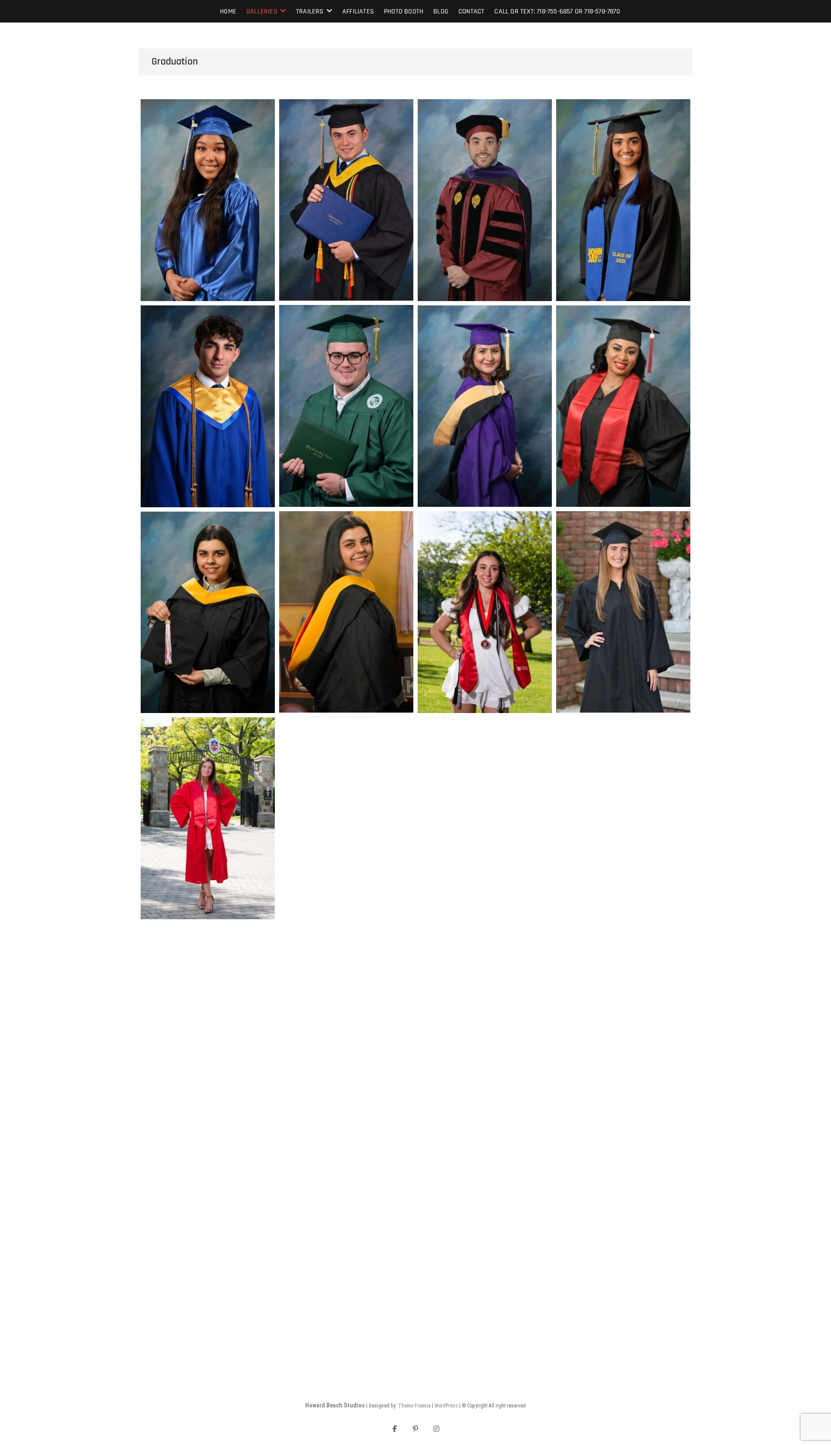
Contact (471, 11)
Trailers (310, 11)
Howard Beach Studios (335, 1405)
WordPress (446, 1406)
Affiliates (358, 11)
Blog (440, 11)
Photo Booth (403, 11)
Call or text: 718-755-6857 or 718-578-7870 (556, 11)
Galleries (261, 11)
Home (228, 11)
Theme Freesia (414, 1406)
